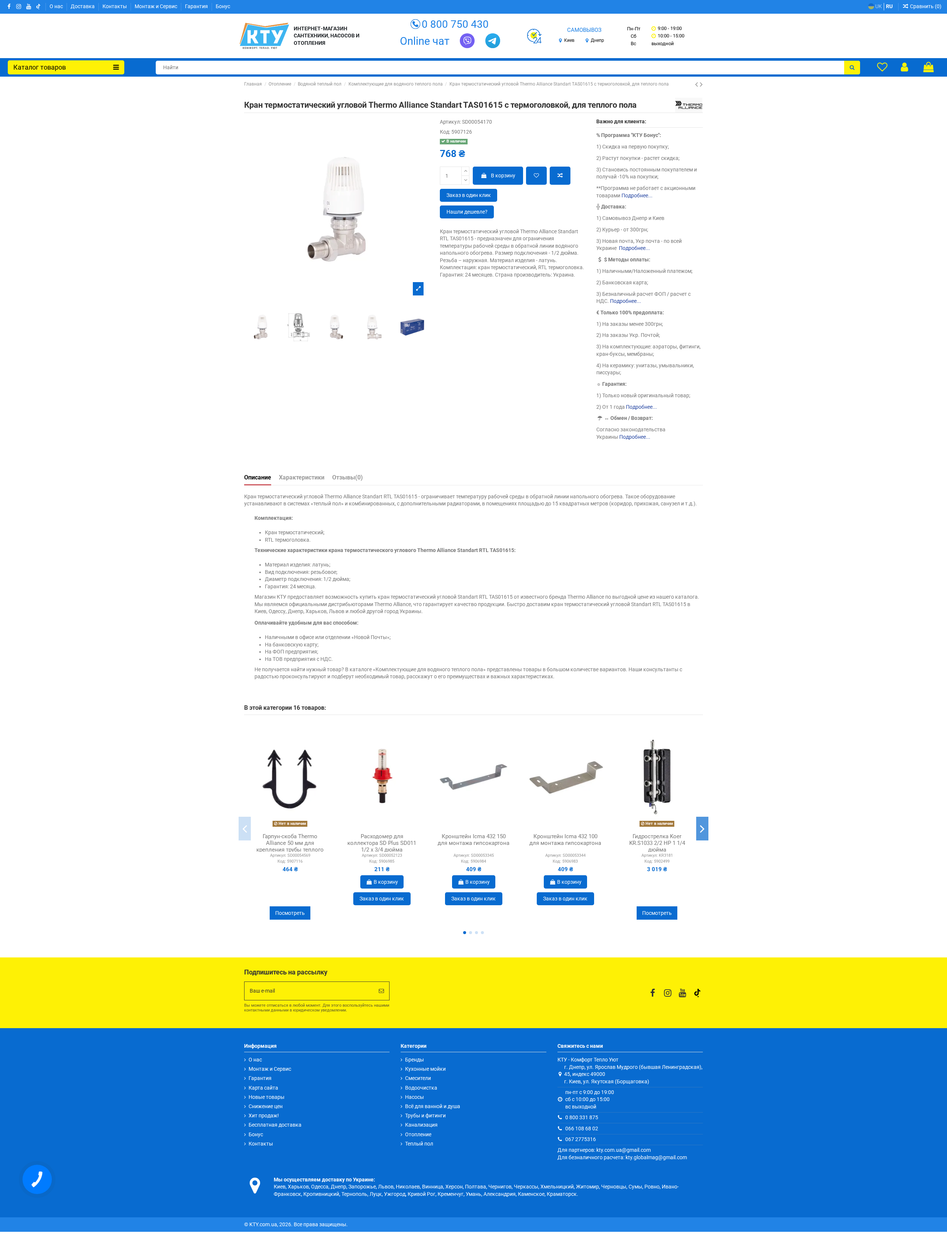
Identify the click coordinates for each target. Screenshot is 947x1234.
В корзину (503, 175)
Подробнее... (637, 195)
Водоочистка (421, 1088)
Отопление (418, 1134)
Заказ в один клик (468, 195)
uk (878, 6)
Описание (257, 477)
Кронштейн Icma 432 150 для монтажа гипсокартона (473, 839)
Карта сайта (263, 1088)
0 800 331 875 (581, 1117)
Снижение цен (266, 1106)
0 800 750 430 (455, 24)
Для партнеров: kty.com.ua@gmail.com (604, 1150)
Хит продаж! (264, 1115)
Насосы (414, 1097)
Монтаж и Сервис (156, 6)
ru (889, 6)
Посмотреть (290, 913)
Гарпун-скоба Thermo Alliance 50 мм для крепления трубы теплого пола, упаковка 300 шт (290, 846)
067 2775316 (580, 1139)
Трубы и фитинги (425, 1115)
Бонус (223, 6)
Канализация (421, 1125)
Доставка (83, 6)
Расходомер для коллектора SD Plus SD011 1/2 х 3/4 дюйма (381, 843)
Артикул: (450, 122)
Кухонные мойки (425, 1069)
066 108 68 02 (581, 1128)
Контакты (115, 6)
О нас (57, 6)
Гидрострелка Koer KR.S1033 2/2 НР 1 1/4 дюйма (657, 843)
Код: (445, 132)
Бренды (414, 1060)
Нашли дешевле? (467, 212)
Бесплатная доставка (275, 1125)
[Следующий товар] (701, 84)
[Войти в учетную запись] (904, 67)
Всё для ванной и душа (432, 1106)
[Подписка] (381, 991)
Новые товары (266, 1097)
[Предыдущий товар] (697, 84)
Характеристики (301, 477)
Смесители (418, 1078)
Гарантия (197, 6)
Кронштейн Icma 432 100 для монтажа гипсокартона (565, 839)
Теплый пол (419, 1144)
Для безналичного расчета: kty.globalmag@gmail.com (622, 1157)
